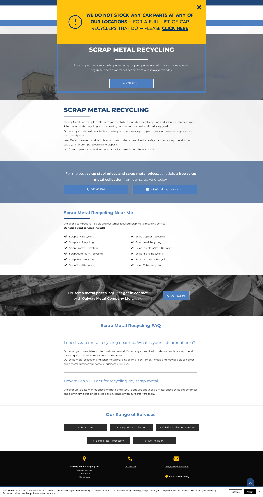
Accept (250, 491)
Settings (236, 491)
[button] (199, 7)
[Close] (259, 492)
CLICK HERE (175, 28)
